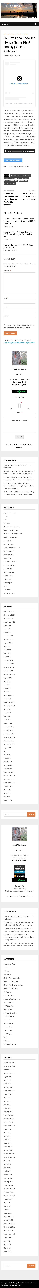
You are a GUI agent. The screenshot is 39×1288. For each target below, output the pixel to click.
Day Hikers (7, 523)
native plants (23, 181)
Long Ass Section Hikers (12, 548)
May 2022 (7, 653)
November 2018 (9, 776)
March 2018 (8, 800)
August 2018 (8, 786)
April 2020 (7, 720)
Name (6, 298)
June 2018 (7, 793)
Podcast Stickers (10, 565)
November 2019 (9, 737)
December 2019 (9, 734)
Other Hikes (8, 558)
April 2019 (7, 758)
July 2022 (7, 646)
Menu (6, 24)
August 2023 (8, 625)
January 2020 (8, 730)
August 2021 (8, 678)
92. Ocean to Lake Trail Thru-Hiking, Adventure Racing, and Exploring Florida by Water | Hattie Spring (19, 485)
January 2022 (8, 660)
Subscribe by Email (19, 382)
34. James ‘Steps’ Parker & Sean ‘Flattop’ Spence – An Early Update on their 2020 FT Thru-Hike (19, 221)
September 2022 (9, 639)
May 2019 (7, 755)
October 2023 (8, 618)
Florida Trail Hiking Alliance (13, 534)
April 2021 (7, 688)
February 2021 (8, 695)
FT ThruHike (8, 541)
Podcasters (8, 569)
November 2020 (9, 706)
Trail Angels (8, 583)
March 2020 (8, 723)
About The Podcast (19, 369)
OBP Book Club (9, 555)
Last (28, 409)
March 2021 (8, 692)
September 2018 (9, 783)
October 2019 (8, 741)
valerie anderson (9, 183)
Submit (19, 437)
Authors (6, 520)
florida (6, 178)
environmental (25, 175)
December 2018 (9, 772)
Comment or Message (19, 420)
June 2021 (7, 685)
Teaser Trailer (8, 576)
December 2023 (9, 611)
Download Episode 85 (13, 160)
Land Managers (9, 544)
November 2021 (9, 667)
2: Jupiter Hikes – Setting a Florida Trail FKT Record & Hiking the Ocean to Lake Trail (18, 234)
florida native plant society (19, 178)
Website (6, 316)
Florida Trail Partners (11, 537)
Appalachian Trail (9, 513)
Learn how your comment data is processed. (19, 343)
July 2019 (7, 751)
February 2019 (8, 765)
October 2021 (8, 671)
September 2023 (9, 622)
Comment (7, 271)
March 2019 (8, 762)
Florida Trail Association (12, 527)
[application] (19, 151)
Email (6, 307)
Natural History (9, 34)
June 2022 (7, 650)
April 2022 (7, 657)
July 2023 (7, 629)
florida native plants (10, 181)
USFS (5, 586)
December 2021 (9, 664)
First (11, 409)
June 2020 (7, 713)
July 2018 (7, 790)
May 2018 (7, 797)
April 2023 (7, 632)
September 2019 (9, 744)
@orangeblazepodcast (14, 896)
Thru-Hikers (8, 579)
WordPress (12, 1285)
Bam (20, 1285)
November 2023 (9, 615)
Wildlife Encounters (10, 593)
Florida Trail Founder (11, 530)
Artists (6, 516)
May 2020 (7, 716)
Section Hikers (9, 572)
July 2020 (7, 709)
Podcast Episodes (22, 34)
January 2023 (8, 636)
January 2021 (8, 699)
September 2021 (9, 674)
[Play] (6, 151)
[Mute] (28, 151)
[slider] (32, 151)
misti (7, 55)
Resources (19, 374)
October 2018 (8, 779)
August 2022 (8, 643)
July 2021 (7, 681)
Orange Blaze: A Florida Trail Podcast (25, 1283)
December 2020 (9, 702)
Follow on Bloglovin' (19, 384)
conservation (15, 175)
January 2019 (8, 769)
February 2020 (8, 727)
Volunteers (7, 590)
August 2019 (8, 748)
